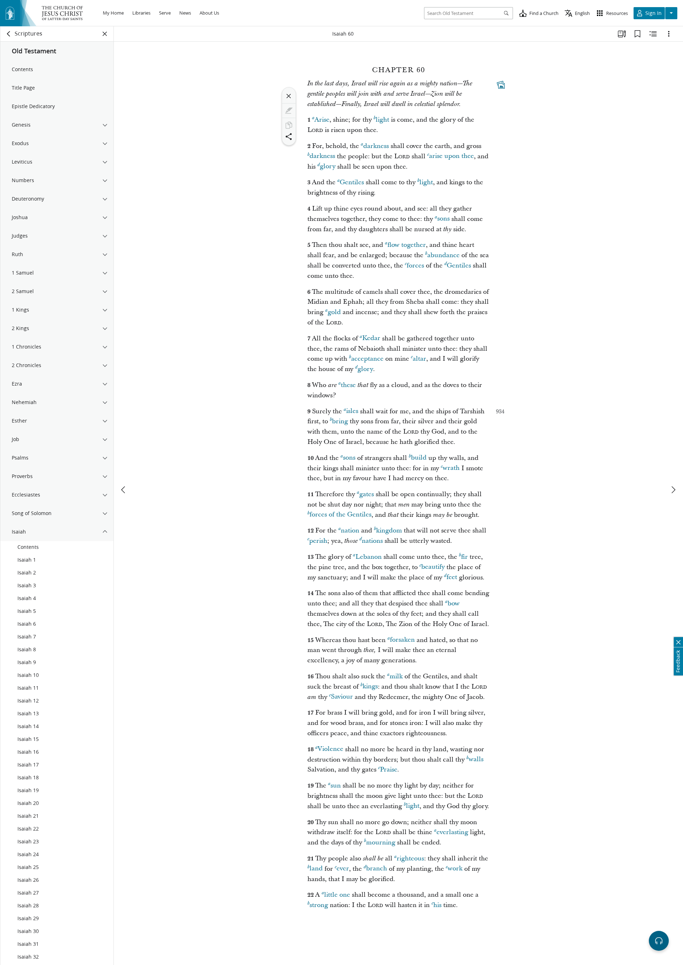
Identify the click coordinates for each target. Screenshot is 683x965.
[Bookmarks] (637, 34)
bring (340, 421)
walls (475, 759)
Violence (330, 749)
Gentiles (352, 182)
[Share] (289, 136)
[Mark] (289, 110)
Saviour (342, 697)
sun (335, 785)
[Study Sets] (622, 34)
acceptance (367, 358)
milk (396, 676)
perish (318, 540)
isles (352, 411)
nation (350, 530)
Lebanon (368, 556)
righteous (410, 858)
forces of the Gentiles (340, 514)
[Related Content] (653, 34)
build (419, 458)
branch (376, 868)
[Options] (669, 34)
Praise (388, 769)
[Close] (289, 96)
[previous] (124, 490)
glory (327, 166)
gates (366, 494)
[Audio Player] (659, 941)
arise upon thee (451, 156)
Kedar (371, 338)
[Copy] (289, 125)
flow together (406, 244)
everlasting (452, 832)
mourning (380, 842)
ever (343, 868)
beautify (433, 567)
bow (454, 603)
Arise (321, 119)
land (316, 868)
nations (372, 540)
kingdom (389, 530)
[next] (673, 490)
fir (464, 556)
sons (443, 218)
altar (419, 358)
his (437, 905)
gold (334, 312)
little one (337, 894)
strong (318, 905)
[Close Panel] (105, 33)
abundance (443, 255)
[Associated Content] (501, 84)
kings (370, 686)
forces (415, 265)
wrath (451, 468)
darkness (376, 146)
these (348, 385)
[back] (9, 33)
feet (451, 577)
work (455, 868)
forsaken (402, 640)
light (382, 119)
